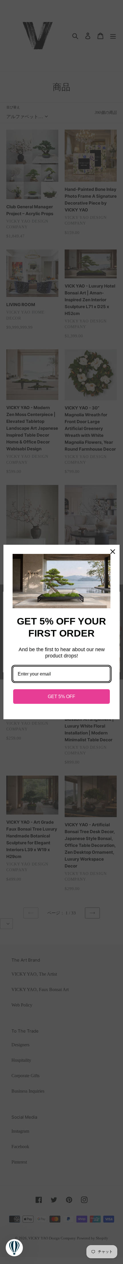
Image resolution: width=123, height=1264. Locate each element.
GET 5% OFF (61, 696)
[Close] (113, 551)
